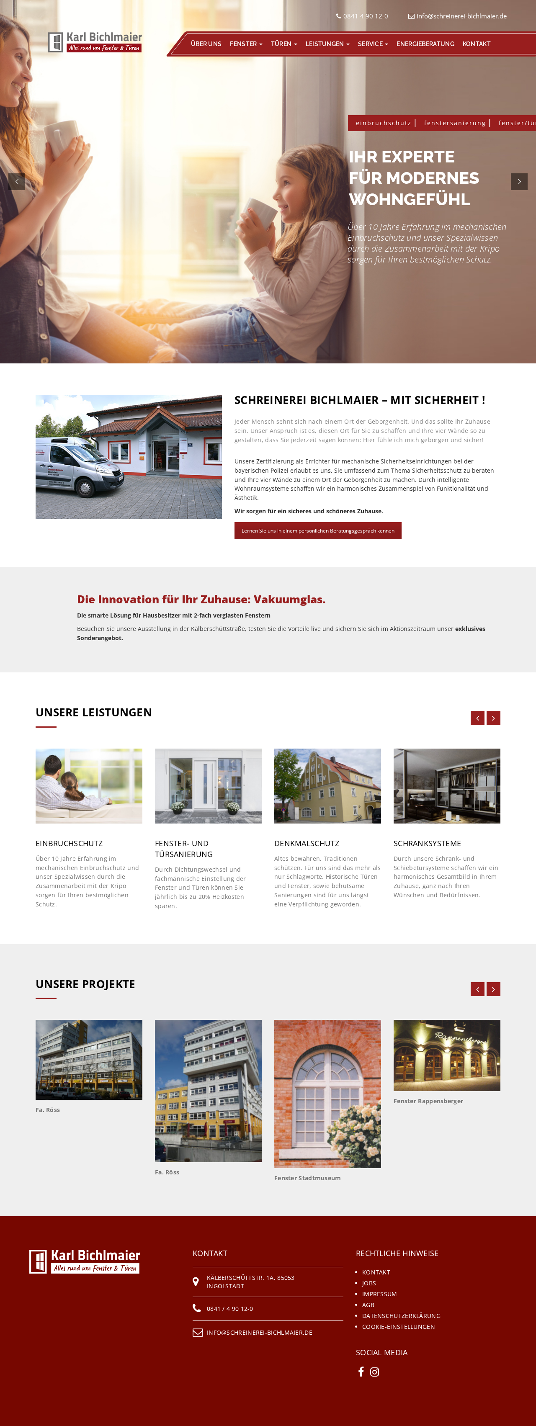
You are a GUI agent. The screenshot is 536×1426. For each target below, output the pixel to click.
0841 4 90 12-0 (365, 16)
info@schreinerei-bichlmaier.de (462, 16)
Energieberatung (425, 44)
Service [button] (371, 44)
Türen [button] (282, 44)
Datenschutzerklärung (401, 1316)
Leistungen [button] (325, 44)
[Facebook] (361, 1371)
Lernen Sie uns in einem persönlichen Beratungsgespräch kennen (318, 530)
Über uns (206, 44)
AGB (368, 1305)
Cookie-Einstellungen (398, 1327)
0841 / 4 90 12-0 (230, 1309)
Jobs (369, 1283)
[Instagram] (374, 1371)
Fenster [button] (244, 44)
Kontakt (477, 44)
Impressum (379, 1294)
